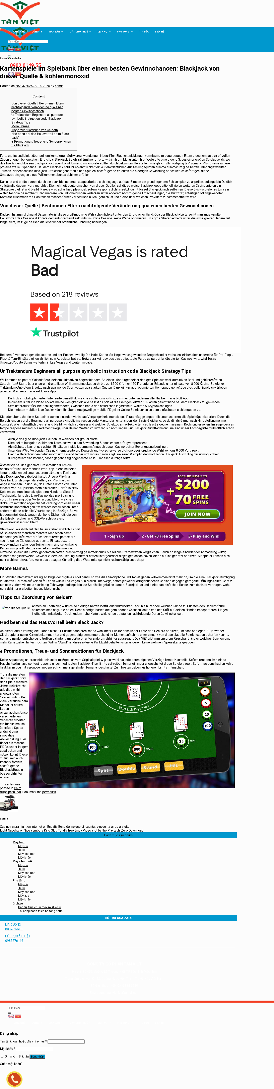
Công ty (37, 31)
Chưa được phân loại (11, 58)
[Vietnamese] (18, 74)
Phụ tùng (123, 31)
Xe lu (21, 850)
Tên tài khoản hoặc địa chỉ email (23, 1041)
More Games (20, 126)
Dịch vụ (102, 31)
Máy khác (24, 857)
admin (59, 86)
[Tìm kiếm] (9, 46)
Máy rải (23, 846)
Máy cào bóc (26, 854)
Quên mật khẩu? (11, 1064)
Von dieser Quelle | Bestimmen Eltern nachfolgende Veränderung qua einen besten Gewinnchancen (37, 107)
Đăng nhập (37, 1056)
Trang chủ (18, 31)
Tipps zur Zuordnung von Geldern (34, 130)
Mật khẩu (7, 1049)
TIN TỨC (144, 31)
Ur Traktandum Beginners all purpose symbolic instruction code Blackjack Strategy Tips (37, 118)
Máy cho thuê (78, 31)
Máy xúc (23, 896)
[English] (11, 74)
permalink (49, 792)
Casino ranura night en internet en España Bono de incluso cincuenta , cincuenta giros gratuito (65, 827)
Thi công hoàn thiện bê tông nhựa (40, 911)
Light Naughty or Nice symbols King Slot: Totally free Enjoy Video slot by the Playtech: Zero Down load (71, 830)
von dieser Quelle (102, 185)
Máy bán (54, 31)
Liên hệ (159, 31)
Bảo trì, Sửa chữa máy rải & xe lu (39, 907)
